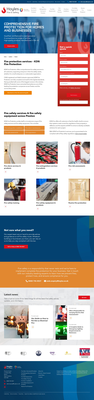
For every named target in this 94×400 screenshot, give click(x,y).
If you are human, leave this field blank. (69, 99)
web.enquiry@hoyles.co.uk (86, 1)
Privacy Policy (21, 393)
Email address (63, 66)
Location (10, 56)
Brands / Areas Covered (44, 373)
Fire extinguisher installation (14, 128)
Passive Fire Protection (82, 10)
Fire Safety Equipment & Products (74, 10)
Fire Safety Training (59, 10)
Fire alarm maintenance (33, 128)
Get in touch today (81, 133)
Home (5, 56)
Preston (15, 56)
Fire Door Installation (26, 380)
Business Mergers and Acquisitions (46, 1)
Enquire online (11, 46)
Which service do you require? (67, 73)
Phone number (63, 59)
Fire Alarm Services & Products (33, 10)
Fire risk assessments (11, 132)
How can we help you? (65, 80)
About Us (29, 1)
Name (61, 52)
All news (84, 297)
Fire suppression (31, 132)
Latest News (34, 1)
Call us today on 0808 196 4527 (16, 246)
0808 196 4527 (73, 1)
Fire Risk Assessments (26, 376)
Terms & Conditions (13, 393)
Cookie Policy (6, 393)
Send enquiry (73, 95)
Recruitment (57, 1)
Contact (63, 1)
